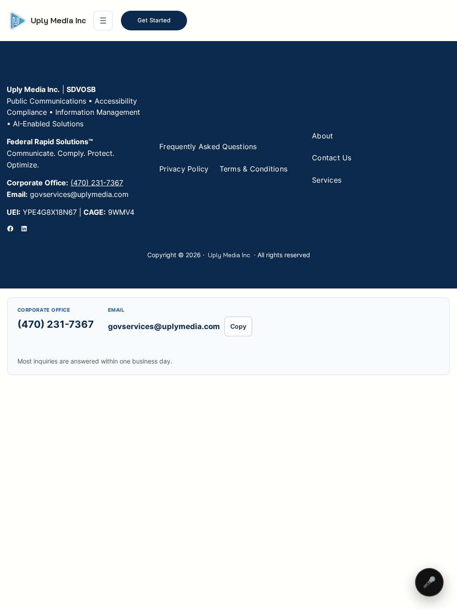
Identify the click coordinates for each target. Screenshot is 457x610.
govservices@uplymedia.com (164, 326)
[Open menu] (103, 20)
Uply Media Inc (58, 20)
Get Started (154, 20)
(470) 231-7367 (97, 182)
